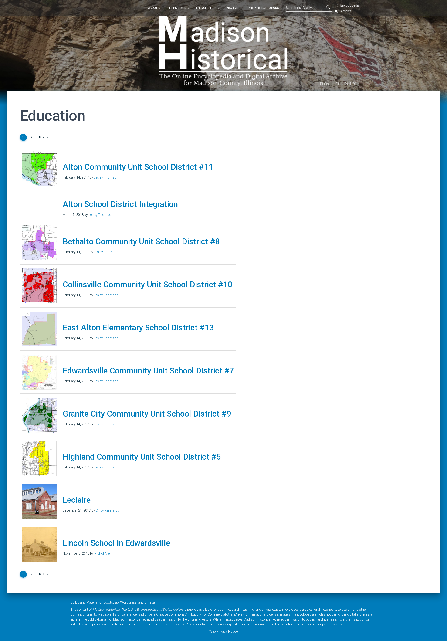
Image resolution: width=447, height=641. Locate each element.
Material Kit (94, 602)
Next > (43, 137)
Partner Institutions (263, 8)
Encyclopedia (206, 8)
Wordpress (128, 602)
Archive (232, 8)
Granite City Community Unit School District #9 (147, 414)
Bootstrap (111, 602)
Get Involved (177, 8)
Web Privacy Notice (223, 631)
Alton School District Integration (120, 204)
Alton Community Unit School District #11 (138, 167)
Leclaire (77, 500)
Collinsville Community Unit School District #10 (147, 284)
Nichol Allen (103, 553)
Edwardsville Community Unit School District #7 (148, 371)
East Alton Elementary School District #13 (138, 327)
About (153, 8)
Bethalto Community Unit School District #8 (141, 241)
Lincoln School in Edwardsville (116, 543)
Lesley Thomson (106, 177)
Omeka (149, 602)
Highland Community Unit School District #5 (142, 457)
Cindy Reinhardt (107, 510)
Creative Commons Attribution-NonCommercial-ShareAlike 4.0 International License (217, 614)
